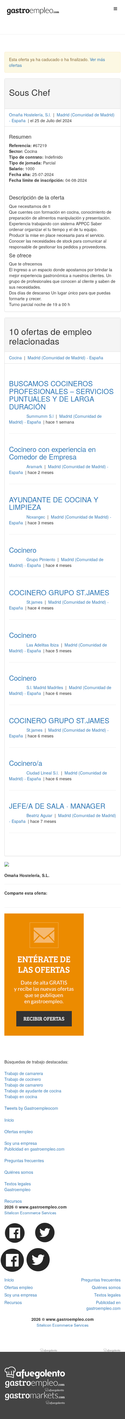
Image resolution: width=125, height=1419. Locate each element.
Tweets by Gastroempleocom (31, 1108)
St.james (35, 602)
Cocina (15, 357)
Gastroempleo (17, 1189)
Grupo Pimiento (41, 559)
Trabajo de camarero (23, 1085)
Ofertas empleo (18, 1131)
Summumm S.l (40, 416)
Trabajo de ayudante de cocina (32, 1091)
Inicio (9, 1120)
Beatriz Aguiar (39, 815)
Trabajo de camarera (23, 1073)
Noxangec (36, 517)
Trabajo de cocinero (22, 1079)
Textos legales (17, 1184)
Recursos (13, 1201)
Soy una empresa (20, 1143)
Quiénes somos (18, 1172)
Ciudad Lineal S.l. (43, 773)
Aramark (34, 466)
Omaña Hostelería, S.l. (30, 115)
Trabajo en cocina (20, 1096)
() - (65, 357)
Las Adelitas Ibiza (43, 645)
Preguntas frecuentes (24, 1160)
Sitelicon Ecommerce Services (30, 1212)
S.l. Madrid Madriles (45, 687)
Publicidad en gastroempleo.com (34, 1149)
